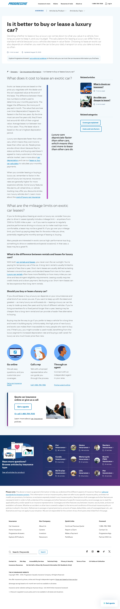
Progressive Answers (16, 533)
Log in (110, 3)
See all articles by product (13, 472)
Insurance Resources (16, 565)
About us (79, 3)
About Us (42, 526)
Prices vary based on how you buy (66, 579)
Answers (39, 11)
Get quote (110, 603)
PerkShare (69, 537)
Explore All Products (16, 537)
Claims (55, 3)
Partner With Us (105, 537)
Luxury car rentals (14, 274)
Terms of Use (81, 561)
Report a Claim (71, 530)
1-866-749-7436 (97, 5)
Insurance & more (44, 3)
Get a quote (23, 406)
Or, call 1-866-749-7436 (24, 413)
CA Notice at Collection (97, 561)
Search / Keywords (21, 552)
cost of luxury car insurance (28, 197)
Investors (42, 533)
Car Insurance (14, 526)
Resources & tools (67, 3)
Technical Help (52, 561)
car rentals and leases (25, 262)
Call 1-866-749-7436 (38, 385)
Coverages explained (90, 123)
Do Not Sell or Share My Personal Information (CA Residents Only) (49, 565)
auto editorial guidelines (38, 58)
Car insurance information (30, 72)
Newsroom (43, 537)
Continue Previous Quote (74, 526)
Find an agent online (62, 385)
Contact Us (103, 530)
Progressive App (105, 533)
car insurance (37, 419)
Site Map (23, 561)
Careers (42, 530)
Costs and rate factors (91, 129)
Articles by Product (57, 11)
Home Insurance (15, 530)
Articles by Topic (76, 11)
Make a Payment (71, 533)
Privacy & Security (67, 561)
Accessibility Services (36, 561)
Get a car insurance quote (14, 384)
